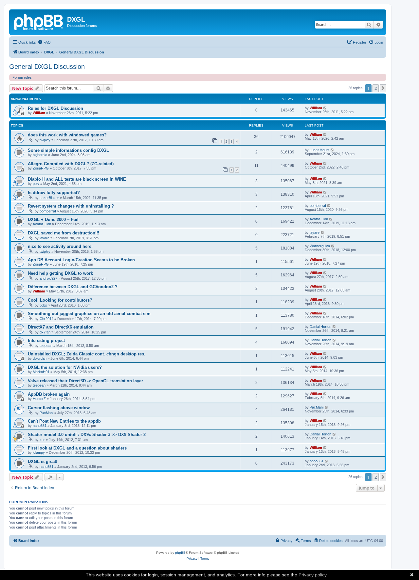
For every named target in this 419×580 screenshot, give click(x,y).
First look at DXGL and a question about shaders (77, 448)
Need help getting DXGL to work (60, 273)
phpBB (180, 552)
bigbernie (40, 155)
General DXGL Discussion (47, 66)
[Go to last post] (325, 108)
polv (36, 184)
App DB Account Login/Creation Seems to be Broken (81, 259)
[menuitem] (44, 42)
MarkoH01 (41, 372)
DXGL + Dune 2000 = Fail (53, 219)
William (39, 113)
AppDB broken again (49, 394)
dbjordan (39, 358)
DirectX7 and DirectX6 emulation (61, 327)
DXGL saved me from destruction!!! (63, 232)
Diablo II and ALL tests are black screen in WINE (77, 179)
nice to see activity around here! (60, 246)
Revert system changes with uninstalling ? (71, 206)
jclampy (39, 452)
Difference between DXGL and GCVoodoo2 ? (73, 286)
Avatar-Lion (42, 224)
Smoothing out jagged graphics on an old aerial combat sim (89, 313)
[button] (383, 88)
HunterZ (39, 399)
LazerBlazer (49, 198)
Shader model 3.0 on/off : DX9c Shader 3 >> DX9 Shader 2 (87, 434)
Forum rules (22, 77)
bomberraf (48, 211)
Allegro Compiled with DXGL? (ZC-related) (71, 163)
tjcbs (43, 305)
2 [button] (375, 88)
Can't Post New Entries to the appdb (64, 421)
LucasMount (319, 150)
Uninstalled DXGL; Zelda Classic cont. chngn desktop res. (86, 353)
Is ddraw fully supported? (54, 192)
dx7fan (45, 332)
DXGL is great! (42, 461)
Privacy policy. (313, 574)
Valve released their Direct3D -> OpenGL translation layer (85, 380)
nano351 (39, 426)
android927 (48, 278)
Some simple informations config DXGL (68, 150)
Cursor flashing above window (59, 407)
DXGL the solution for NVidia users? (65, 367)
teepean (46, 346)
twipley (45, 140)
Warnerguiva (320, 246)
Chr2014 (46, 319)
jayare (44, 238)
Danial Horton (320, 327)
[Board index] (39, 21)
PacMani (46, 413)
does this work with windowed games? (67, 134)
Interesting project (46, 340)
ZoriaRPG (41, 168)
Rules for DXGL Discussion (55, 108)
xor (42, 440)
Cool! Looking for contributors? (60, 300)
